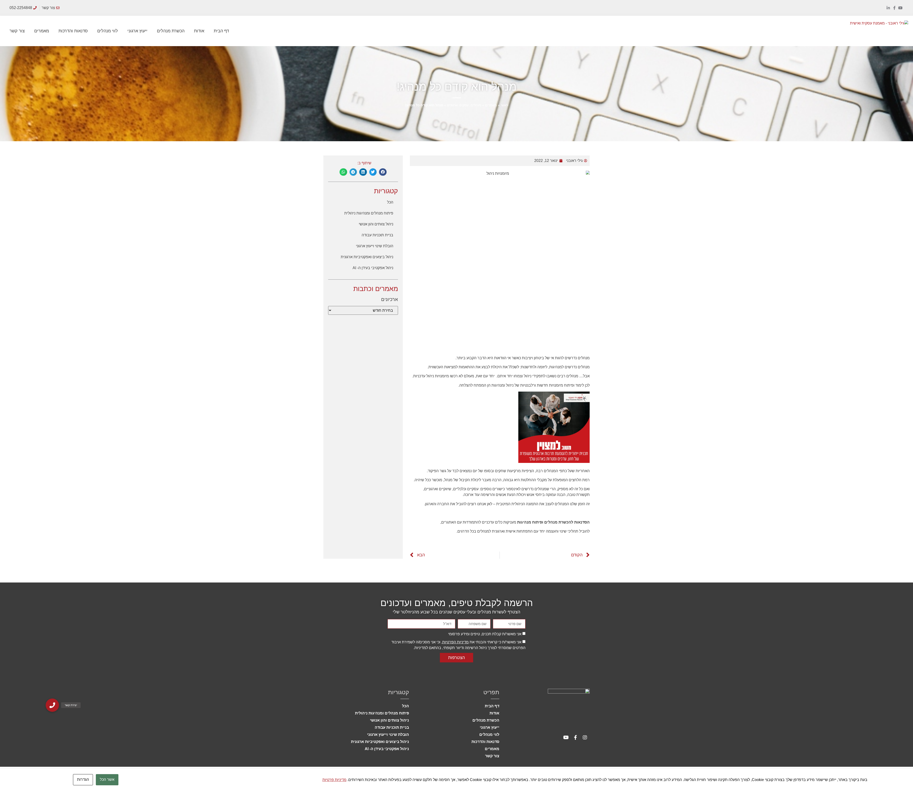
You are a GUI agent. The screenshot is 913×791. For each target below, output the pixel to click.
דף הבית (221, 31)
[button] (383, 172)
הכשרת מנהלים (171, 31)
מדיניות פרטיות (334, 780)
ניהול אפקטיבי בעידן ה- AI (373, 268)
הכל (390, 202)
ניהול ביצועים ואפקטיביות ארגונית (367, 257)
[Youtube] (900, 8)
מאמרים (41, 31)
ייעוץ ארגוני (137, 31)
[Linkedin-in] (888, 8)
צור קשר (17, 31)
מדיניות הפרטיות (455, 642)
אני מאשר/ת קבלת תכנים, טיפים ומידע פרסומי (484, 634)
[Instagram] (585, 737)
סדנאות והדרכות (73, 31)
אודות (199, 31)
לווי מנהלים (107, 31)
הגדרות (83, 779)
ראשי (504, 105)
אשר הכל (107, 779)
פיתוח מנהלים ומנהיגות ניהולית (368, 213)
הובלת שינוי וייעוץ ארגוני (374, 246)
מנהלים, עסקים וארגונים (464, 105)
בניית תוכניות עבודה (377, 235)
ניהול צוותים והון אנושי (376, 224)
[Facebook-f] (894, 8)
